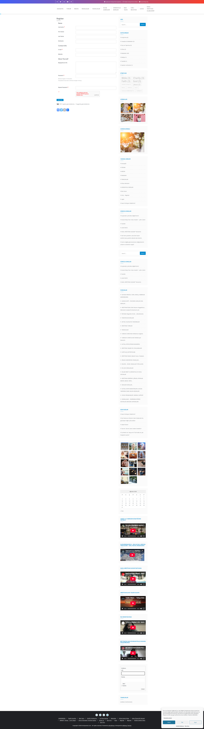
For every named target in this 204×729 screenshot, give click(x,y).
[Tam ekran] (143, 536)
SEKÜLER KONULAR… (127, 385)
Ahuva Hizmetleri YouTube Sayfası (87, 720)
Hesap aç (101, 720)
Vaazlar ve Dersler (126, 65)
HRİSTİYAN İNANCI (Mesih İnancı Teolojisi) (132, 356)
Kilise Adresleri (125, 183)
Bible (126, 78)
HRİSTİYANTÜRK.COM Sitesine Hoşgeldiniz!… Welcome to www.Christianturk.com (132, 309)
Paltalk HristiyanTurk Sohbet (131, 1)
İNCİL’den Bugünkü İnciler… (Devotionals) (132, 314)
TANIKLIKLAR (124, 179)
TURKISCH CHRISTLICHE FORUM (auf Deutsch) (130, 339)
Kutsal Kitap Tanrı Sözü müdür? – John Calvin (133, 219)
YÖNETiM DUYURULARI (127, 318)
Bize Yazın (187, 726)
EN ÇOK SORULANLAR (127, 368)
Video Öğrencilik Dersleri (138, 718)
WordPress (112, 725)
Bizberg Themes (127, 725)
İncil (136, 87)
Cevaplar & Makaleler (127, 41)
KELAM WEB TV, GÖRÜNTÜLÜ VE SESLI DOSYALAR (131, 373)
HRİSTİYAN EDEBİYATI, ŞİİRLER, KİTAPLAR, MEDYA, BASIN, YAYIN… (131, 380)
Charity (138, 78)
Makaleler (124, 53)
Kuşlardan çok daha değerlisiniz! (130, 216)
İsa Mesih (139, 90)
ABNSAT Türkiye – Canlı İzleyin (68, 720)
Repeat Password (63, 87)
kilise (123, 87)
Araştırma (124, 37)
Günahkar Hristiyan (126, 84)
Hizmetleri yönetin (168, 718)
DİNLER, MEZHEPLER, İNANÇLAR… (130, 360)
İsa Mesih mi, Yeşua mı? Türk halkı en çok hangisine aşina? (131, 434)
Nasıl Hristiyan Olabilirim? (128, 203)
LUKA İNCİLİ (124, 227)
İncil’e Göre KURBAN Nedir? (128, 90)
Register (122, 720)
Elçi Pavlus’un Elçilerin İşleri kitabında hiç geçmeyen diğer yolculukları (131, 419)
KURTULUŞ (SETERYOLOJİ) (128, 352)
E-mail (60, 49)
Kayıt (115, 720)
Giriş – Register (125, 195)
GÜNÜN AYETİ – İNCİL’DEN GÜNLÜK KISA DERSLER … (131, 302)
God (137, 81)
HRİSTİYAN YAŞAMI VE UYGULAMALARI (131, 348)
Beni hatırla (124, 684)
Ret (182, 722)
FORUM (123, 167)
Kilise (122, 49)
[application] (133, 530)
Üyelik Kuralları (72, 718)
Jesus (136, 84)
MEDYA (123, 171)
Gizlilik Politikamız (180, 726)
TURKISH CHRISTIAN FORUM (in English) (132, 333)
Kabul (169, 722)
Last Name (61, 36)
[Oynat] (122, 536)
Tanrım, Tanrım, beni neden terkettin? (131, 428)
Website (60, 54)
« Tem (122, 511)
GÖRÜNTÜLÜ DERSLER (127, 187)
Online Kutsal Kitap (124, 718)
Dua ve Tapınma (125, 45)
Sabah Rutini (124, 424)
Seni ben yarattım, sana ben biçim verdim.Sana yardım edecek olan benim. (131, 237)
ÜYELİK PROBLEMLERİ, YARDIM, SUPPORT (132, 395)
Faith (126, 81)
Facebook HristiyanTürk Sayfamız (113, 1)
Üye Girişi (109, 720)
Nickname (61, 41)
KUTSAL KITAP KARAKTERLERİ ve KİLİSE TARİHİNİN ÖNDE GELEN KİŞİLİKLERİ (131, 390)
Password (61, 75)
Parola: (123, 677)
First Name (61, 31)
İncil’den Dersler (104, 718)
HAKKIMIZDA (61, 718)
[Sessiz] (141, 536)
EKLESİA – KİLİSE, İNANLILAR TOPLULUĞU (132, 364)
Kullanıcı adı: (123, 669)
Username (61, 27)
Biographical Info (62, 62)
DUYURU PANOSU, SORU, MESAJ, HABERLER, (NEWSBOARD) (132, 296)
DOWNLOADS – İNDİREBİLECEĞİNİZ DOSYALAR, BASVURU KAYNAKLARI (130, 400)
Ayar (195, 722)
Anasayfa (123, 163)
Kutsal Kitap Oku (144, 1)
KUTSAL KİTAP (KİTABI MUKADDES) (130, 344)
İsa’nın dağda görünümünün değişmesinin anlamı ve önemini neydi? (132, 243)
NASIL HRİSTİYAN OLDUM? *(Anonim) (131, 231)
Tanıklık (123, 61)
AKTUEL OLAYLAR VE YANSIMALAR (130, 322)
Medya (123, 57)
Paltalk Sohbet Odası (139, 720)
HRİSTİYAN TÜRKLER (126, 326)
